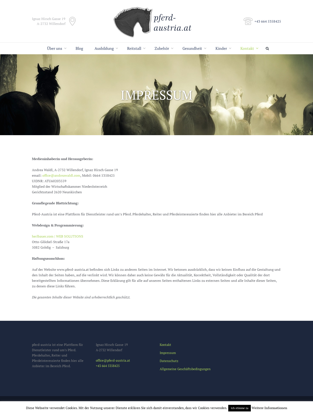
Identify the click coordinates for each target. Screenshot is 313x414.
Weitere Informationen (269, 408)
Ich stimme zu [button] (239, 408)
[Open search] (268, 48)
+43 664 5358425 (267, 21)
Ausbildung (104, 48)
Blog (79, 48)
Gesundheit (192, 48)
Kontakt (247, 48)
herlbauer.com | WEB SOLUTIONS (57, 236)
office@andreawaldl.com (61, 175)
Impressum (168, 353)
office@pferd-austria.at (113, 360)
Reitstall (134, 48)
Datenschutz (169, 361)
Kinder (221, 48)
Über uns (54, 48)
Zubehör (162, 48)
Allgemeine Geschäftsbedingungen (185, 369)
